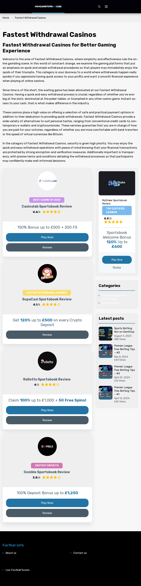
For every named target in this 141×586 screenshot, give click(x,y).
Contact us (80, 552)
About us (11, 552)
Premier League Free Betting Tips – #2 (124, 370)
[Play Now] (47, 180)
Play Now (47, 237)
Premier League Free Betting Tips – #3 (124, 349)
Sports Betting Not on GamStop (124, 330)
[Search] (99, 7)
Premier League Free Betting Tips (114, 297)
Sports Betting (111, 303)
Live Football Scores (18, 570)
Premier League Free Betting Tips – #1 (124, 391)
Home (6, 17)
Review (47, 247)
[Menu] (106, 7)
